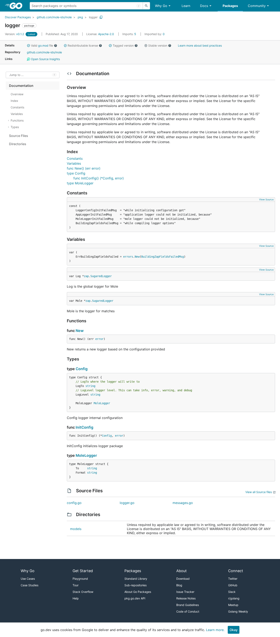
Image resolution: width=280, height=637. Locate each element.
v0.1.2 (15, 34)
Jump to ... (16, 75)
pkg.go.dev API (134, 598)
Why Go (161, 6)
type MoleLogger (80, 183)
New (137, 256)
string (90, 386)
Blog (179, 585)
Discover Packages (18, 17)
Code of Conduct (187, 611)
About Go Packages (137, 591)
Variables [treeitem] (17, 114)
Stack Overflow (83, 591)
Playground (80, 578)
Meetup (233, 605)
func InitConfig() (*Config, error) (98, 178)
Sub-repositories (135, 585)
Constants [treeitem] (17, 107)
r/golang (233, 598)
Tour (76, 585)
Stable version (157, 45)
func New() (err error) (83, 168)
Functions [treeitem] (17, 120)
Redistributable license (83, 45)
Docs (204, 6)
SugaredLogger (101, 276)
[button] (28, 45)
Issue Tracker (185, 591)
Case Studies (29, 585)
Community (257, 6)
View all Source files (258, 492)
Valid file (42, 45)
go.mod (43, 45)
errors (128, 256)
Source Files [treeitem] (18, 136)
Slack (232, 591)
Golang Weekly (238, 611)
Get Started (83, 571)
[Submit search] (146, 5)
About (181, 571)
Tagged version (123, 45)
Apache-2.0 (106, 34)
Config (82, 369)
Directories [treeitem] (17, 144)
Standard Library (135, 578)
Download (183, 578)
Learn (186, 6)
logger (93, 17)
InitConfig (84, 427)
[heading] (17, 5)
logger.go (127, 503)
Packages (230, 6)
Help (76, 598)
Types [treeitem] (15, 127)
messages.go (183, 503)
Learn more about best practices (200, 45)
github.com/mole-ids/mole (54, 17)
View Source (266, 199)
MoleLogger (102, 403)
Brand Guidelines (187, 605)
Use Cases (28, 578)
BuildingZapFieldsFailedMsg (162, 256)
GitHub (232, 585)
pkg (80, 17)
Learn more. (215, 630)
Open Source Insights (45, 59)
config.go (74, 503)
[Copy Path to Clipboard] (101, 17)
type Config (76, 173)
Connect (235, 571)
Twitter (232, 578)
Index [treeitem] (14, 100)
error (99, 339)
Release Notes (186, 598)
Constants (75, 158)
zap (86, 276)
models (75, 529)
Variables (74, 163)
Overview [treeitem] (17, 94)
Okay (234, 630)
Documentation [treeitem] (21, 86)
